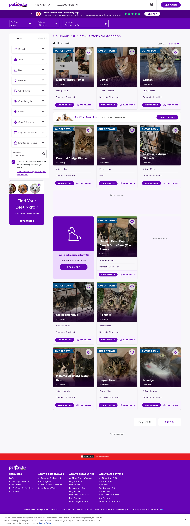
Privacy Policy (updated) (104, 509)
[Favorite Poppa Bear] (132, 352)
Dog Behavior (75, 491)
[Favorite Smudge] (175, 352)
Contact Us (14, 491)
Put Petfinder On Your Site (21, 488)
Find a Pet (40, 5)
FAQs (11, 478)
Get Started (26, 221)
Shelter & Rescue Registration (36, 509)
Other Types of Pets (47, 488)
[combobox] (21, 23)
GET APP (152, 14)
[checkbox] (13, 162)
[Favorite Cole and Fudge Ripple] (88, 130)
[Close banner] (32, 14)
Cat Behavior (105, 491)
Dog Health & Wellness (79, 495)
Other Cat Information (109, 501)
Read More (73, 267)
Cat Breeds (104, 485)
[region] (95, 520)
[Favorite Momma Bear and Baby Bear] (88, 352)
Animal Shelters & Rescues (50, 485)
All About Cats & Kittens (110, 478)
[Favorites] (151, 5)
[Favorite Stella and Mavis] (88, 287)
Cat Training (104, 498)
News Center (15, 485)
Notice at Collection (84, 509)
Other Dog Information (79, 501)
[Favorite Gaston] (175, 52)
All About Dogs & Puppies (80, 478)
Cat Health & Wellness (109, 495)
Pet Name (17, 152)
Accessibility (121, 509)
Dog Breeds (74, 485)
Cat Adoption (105, 481)
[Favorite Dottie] (132, 52)
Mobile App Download (19, 481)
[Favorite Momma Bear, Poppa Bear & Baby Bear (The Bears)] (132, 222)
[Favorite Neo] (132, 130)
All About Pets (65, 5)
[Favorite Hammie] (132, 287)
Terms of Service (67, 509)
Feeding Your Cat (107, 488)
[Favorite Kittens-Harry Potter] (88, 52)
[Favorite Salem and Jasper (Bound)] (175, 130)
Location (69, 22)
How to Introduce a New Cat (74, 254)
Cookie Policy (134, 509)
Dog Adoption (75, 481)
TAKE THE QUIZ (167, 117)
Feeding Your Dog (77, 488)
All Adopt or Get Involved (49, 478)
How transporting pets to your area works (31, 173)
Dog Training (75, 498)
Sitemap (54, 509)
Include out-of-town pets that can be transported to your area (31, 164)
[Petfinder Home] (18, 5)
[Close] (185, 519)
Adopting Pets (44, 481)
